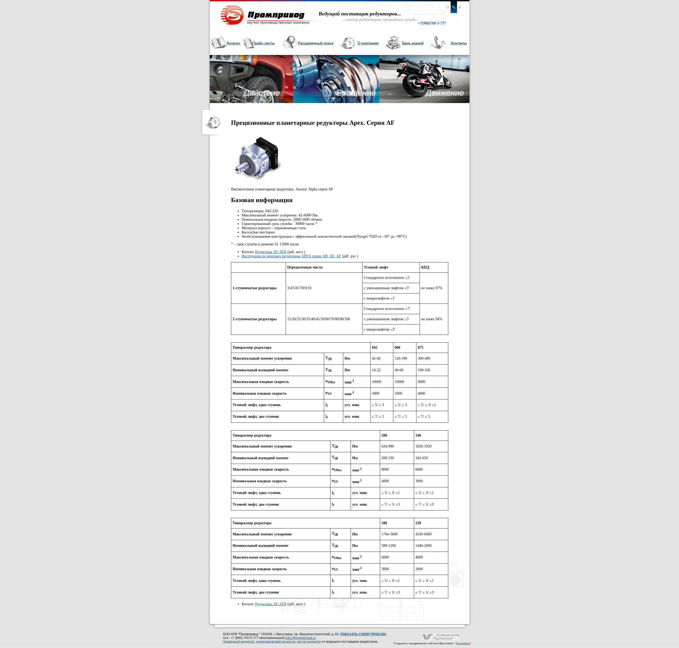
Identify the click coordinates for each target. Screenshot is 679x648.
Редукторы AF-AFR (270, 252)
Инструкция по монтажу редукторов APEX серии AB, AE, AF (291, 256)
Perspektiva (463, 643)
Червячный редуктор (238, 641)
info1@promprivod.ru (300, 638)
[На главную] (263, 25)
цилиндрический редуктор (275, 641)
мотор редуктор (309, 641)
